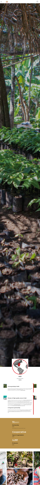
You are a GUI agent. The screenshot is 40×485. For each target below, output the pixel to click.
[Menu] (1, 1)
